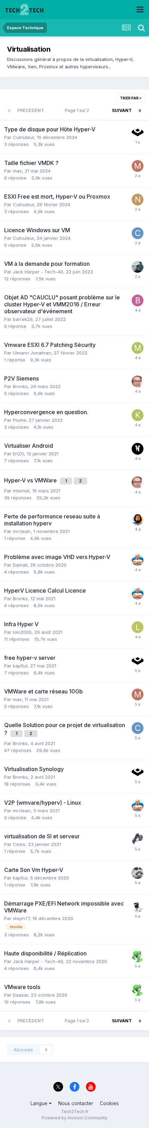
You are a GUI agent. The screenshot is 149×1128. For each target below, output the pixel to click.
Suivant (122, 110)
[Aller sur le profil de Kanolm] (137, 415)
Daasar (20, 995)
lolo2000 (22, 632)
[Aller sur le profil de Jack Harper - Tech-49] (137, 267)
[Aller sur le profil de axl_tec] (137, 449)
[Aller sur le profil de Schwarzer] (137, 906)
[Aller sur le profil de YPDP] (137, 873)
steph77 (21, 918)
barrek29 (23, 319)
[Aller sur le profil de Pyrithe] (137, 839)
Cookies (109, 1103)
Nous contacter (75, 1103)
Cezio (19, 844)
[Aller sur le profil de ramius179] (137, 132)
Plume (19, 420)
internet (21, 490)
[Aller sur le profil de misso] (137, 348)
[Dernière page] (140, 110)
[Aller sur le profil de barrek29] (137, 300)
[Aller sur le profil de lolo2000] (137, 627)
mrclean (21, 531)
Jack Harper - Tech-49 (38, 271)
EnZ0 (18, 453)
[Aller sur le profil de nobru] (137, 200)
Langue (39, 1103)
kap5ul (20, 665)
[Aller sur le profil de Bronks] (137, 381)
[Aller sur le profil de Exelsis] (137, 956)
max (17, 171)
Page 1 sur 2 (78, 110)
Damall (20, 565)
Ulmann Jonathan (32, 353)
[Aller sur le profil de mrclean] (137, 560)
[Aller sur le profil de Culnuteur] (137, 233)
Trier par (129, 98)
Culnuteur (23, 137)
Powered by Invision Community (74, 1117)
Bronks (20, 386)
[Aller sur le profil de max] (137, 166)
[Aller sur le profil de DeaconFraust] (137, 519)
